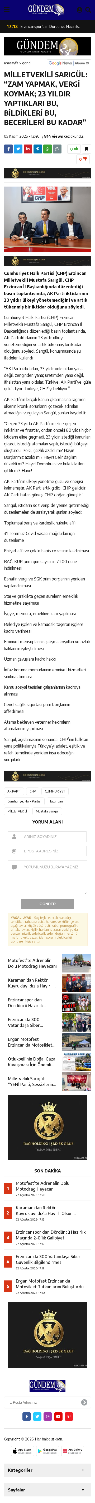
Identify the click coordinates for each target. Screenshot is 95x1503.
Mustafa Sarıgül (47, 811)
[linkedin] (27, 149)
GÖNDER (48, 904)
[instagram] (48, 1416)
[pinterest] (37, 149)
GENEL (26, 63)
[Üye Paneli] (79, 9)
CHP (33, 791)
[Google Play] (47, 1451)
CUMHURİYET (55, 791)
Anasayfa (11, 63)
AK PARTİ (14, 791)
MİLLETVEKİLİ (17, 811)
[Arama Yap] (88, 9)
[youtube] (58, 1416)
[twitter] (18, 149)
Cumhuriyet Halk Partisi (24, 801)
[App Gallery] (72, 1451)
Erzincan (56, 801)
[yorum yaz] (57, 149)
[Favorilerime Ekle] (86, 149)
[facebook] (8, 149)
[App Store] (22, 1451)
